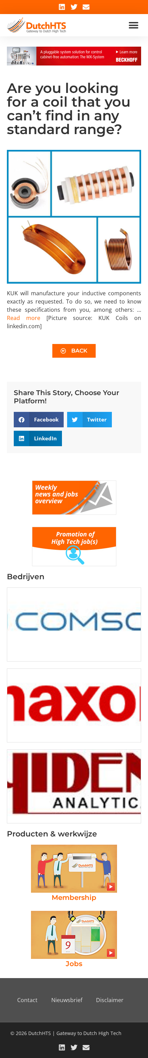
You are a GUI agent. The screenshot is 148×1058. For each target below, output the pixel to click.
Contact (27, 1000)
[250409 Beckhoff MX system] (74, 63)
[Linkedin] (62, 7)
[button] (133, 25)
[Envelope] (86, 7)
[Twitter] (74, 7)
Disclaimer (110, 1000)
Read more (23, 318)
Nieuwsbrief (66, 1000)
